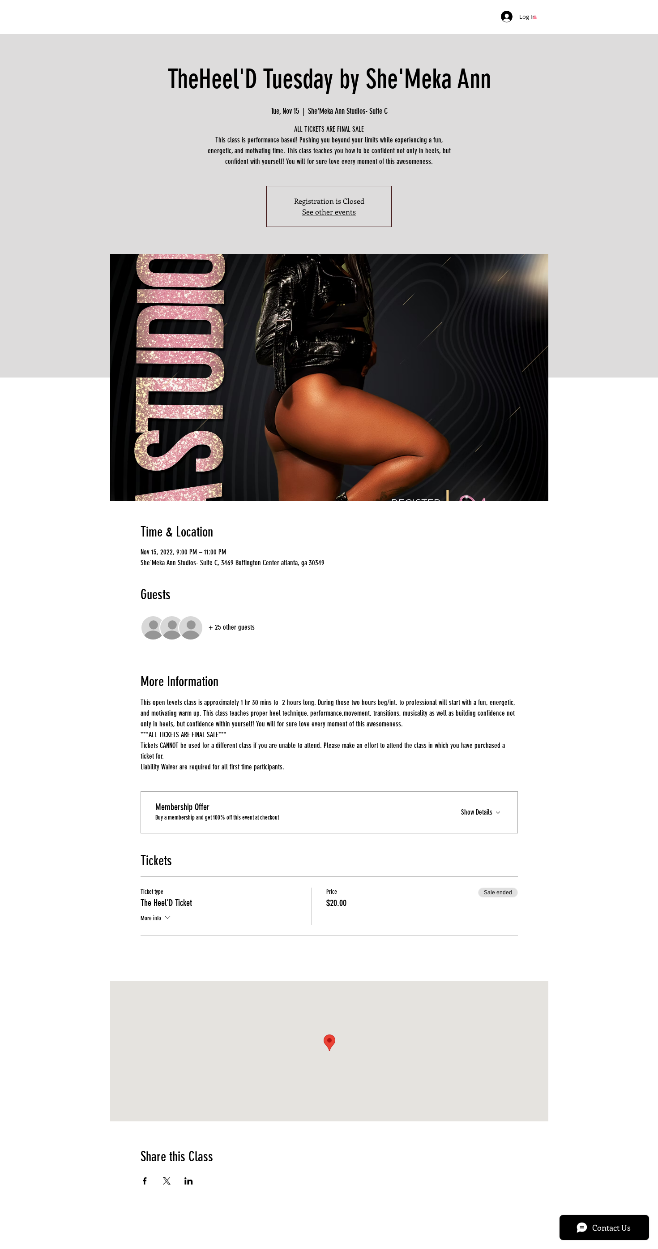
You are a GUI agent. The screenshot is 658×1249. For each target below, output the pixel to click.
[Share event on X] (166, 1181)
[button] (535, 17)
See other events (329, 211)
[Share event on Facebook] (145, 1181)
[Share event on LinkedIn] (188, 1181)
